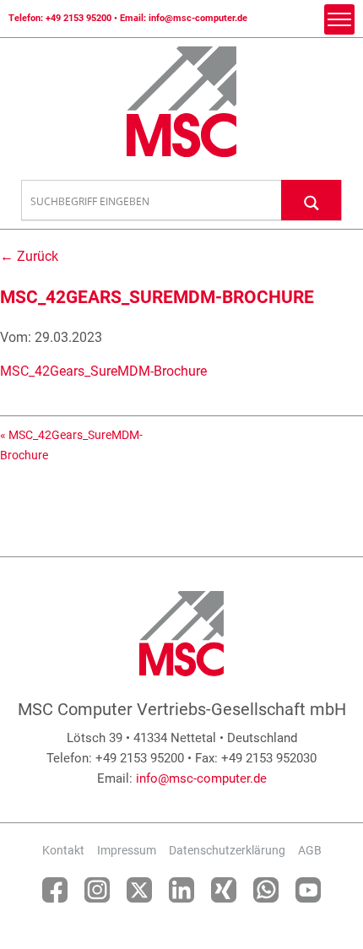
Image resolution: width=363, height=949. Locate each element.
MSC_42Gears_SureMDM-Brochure (103, 371)
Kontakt (63, 850)
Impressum (126, 850)
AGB (310, 850)
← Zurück (29, 256)
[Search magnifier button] (311, 199)
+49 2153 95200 (78, 18)
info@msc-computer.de (198, 18)
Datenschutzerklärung (227, 850)
